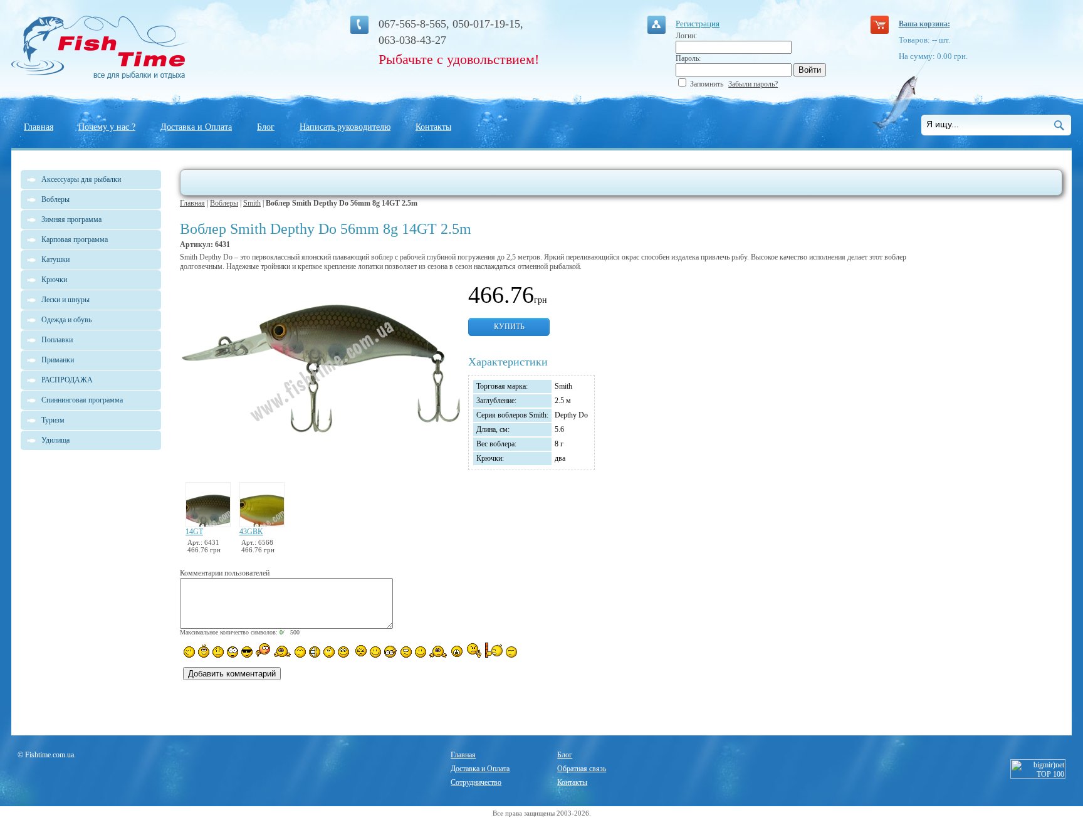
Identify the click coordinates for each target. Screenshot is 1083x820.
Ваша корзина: (924, 23)
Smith (252, 203)
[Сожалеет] (456, 651)
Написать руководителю (345, 127)
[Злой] (359, 651)
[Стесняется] (263, 650)
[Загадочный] (343, 652)
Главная (38, 127)
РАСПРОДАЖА (67, 380)
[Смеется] (189, 652)
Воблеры (224, 203)
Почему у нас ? (106, 127)
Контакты (433, 127)
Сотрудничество (476, 782)
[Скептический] (511, 652)
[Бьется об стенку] (493, 650)
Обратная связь (581, 768)
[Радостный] (438, 650)
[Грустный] (218, 652)
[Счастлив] (300, 652)
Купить (509, 326)
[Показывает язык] (375, 652)
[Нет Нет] (474, 650)
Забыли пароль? (753, 84)
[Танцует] (282, 650)
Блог (266, 127)
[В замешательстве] (329, 652)
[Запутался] (406, 652)
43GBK (251, 531)
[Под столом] (314, 652)
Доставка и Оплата (196, 127)
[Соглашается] (420, 652)
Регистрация (697, 23)
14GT (194, 531)
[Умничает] (391, 651)
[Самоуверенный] (247, 652)
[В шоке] (232, 652)
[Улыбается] (203, 650)
